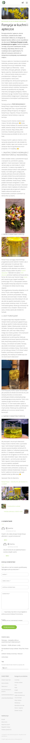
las (17, 664)
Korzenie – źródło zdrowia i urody (11, 645)
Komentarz (6, 593)
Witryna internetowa (8, 587)
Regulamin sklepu (6, 727)
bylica (11, 664)
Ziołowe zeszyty (18, 710)
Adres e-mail (6, 581)
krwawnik (15, 664)
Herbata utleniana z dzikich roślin (13, 511)
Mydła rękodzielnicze (20, 695)
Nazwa (4, 574)
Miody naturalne (19, 692)
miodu (25, 277)
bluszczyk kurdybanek (6, 664)
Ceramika (17, 680)
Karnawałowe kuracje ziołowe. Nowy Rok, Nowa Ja (15, 649)
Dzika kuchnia (22, 21)
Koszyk (3, 719)
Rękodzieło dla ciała (19, 705)
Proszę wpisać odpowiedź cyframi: (12, 620)
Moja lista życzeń (6, 724)
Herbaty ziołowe (18, 682)
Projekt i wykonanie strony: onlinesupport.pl (12, 739)
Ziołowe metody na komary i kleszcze (12, 654)
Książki (16, 690)
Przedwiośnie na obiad (13, 506)
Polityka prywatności (7, 729)
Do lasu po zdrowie (14, 21)
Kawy (16, 687)
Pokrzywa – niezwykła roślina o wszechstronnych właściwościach (11, 641)
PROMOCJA (17, 703)
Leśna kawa (5, 657)
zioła (23, 664)
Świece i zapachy (19, 708)
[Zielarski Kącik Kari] (4, 2)
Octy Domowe (18, 697)
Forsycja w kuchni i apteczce (15, 27)
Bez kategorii (5, 21)
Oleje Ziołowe (18, 700)
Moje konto (4, 722)
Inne (16, 685)
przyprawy (20, 664)
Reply (5, 540)
